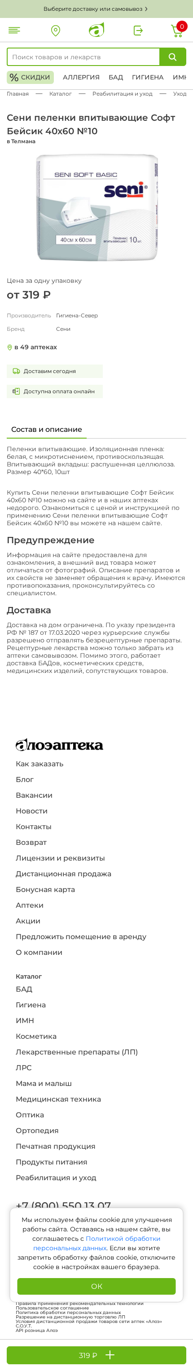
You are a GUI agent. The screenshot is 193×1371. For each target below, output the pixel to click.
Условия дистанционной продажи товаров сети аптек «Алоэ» (89, 1321)
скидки (29, 77)
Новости (32, 811)
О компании (39, 952)
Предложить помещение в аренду (81, 936)
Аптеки (30, 905)
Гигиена (148, 77)
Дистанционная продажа (63, 874)
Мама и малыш (44, 1083)
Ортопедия (37, 1130)
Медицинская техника (58, 1099)
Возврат (31, 842)
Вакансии (34, 795)
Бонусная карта (45, 889)
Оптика (30, 1115)
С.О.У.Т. (24, 1326)
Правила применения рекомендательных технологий (80, 1303)
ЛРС (23, 1067)
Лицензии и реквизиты (60, 858)
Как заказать (39, 764)
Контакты (34, 826)
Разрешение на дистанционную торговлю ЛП (70, 1317)
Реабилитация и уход (56, 1177)
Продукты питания (52, 1162)
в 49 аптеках (35, 347)
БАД (116, 77)
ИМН (181, 77)
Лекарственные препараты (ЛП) (77, 1052)
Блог (25, 779)
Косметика (36, 1036)
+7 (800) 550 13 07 (63, 1206)
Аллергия (81, 77)
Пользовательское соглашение (52, 1308)
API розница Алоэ (37, 1330)
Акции (28, 921)
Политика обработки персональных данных (68, 1312)
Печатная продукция (56, 1146)
